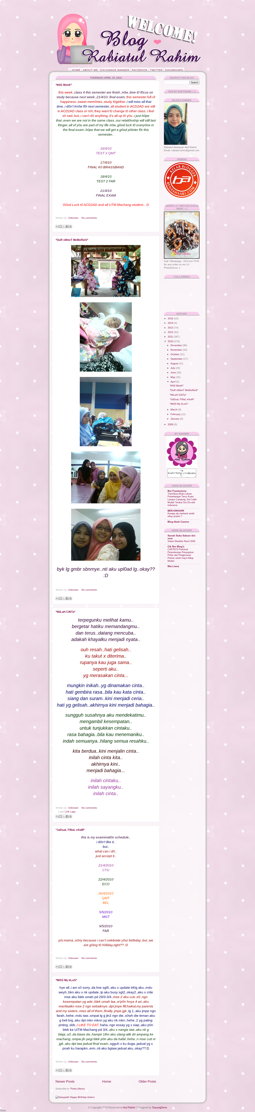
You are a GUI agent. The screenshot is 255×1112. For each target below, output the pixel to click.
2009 (171, 424)
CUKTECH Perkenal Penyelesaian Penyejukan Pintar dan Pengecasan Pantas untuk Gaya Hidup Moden (181, 555)
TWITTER (156, 70)
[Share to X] (64, 226)
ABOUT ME (90, 70)
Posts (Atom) (78, 1088)
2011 (171, 336)
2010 (171, 341)
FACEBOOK (140, 70)
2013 (171, 327)
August (175, 363)
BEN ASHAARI (176, 510)
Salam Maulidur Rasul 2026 (181, 541)
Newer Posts (65, 1081)
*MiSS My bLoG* (66, 980)
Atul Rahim (129, 1107)
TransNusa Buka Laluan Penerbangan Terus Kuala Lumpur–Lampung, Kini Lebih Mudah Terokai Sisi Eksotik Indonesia (182, 499)
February (176, 414)
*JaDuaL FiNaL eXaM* (70, 829)
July (173, 368)
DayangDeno (159, 1107)
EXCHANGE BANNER (114, 70)
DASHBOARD (174, 70)
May (173, 377)
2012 (171, 332)
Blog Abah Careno (178, 522)
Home (106, 1081)
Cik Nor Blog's (176, 546)
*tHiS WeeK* (64, 84)
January (175, 418)
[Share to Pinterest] (70, 226)
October (175, 354)
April (173, 381)
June (174, 372)
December (177, 345)
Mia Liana (173, 566)
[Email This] (57, 226)
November (177, 350)
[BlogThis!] (60, 226)
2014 (171, 323)
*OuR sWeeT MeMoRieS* (72, 239)
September (177, 359)
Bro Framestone (177, 491)
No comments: (89, 218)
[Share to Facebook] (67, 226)
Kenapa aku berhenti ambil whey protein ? (181, 515)
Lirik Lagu (70, 811)
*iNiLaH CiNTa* (65, 611)
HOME (76, 70)
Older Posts (147, 1081)
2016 (171, 318)
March (174, 409)
